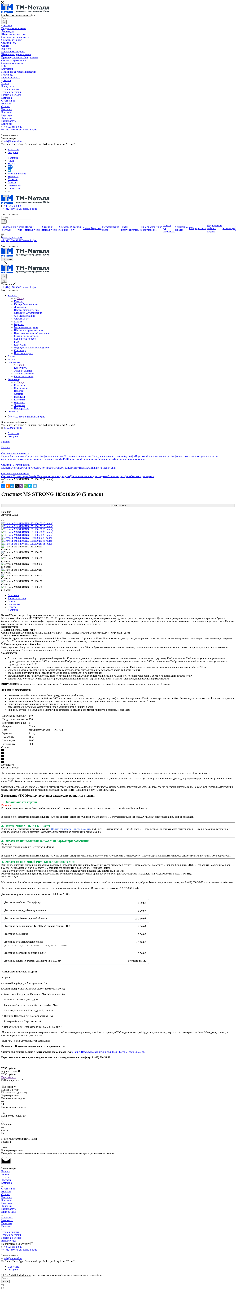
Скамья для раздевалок (29, 459)
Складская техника (102, 456)
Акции (5, 1174)
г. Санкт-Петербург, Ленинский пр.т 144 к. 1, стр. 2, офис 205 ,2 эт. (108, 1052)
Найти (5, 1281)
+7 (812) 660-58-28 (12, 126)
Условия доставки (11, 1234)
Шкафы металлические (51, 456)
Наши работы (8, 1208)
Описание (13, 595)
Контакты (6, 1200)
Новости (6, 1191)
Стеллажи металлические (78, 456)
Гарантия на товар (11, 1237)
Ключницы (120, 459)
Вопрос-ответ (8, 1240)
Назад (20, 298)
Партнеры (6, 1203)
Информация (8, 1211)
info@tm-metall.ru (13, 141)
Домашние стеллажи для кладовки (89, 476)
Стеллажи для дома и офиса (68, 467)
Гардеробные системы (13, 456)
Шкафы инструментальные (184, 456)
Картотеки (73, 459)
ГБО (65, 459)
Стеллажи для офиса (119, 476)
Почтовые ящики (135, 459)
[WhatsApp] (26, 486)
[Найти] (4, 22)
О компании (8, 1188)
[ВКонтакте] (3, 486)
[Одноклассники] (8, 486)
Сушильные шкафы (52, 459)
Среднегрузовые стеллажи (38, 467)
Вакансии (6, 1197)
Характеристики (17, 598)
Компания (19, 385)
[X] (17, 486)
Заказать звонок (118, 505)
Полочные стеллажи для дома (53, 476)
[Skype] (30, 486)
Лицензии (6, 1206)
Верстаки (140, 456)
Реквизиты (7, 1220)
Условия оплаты (10, 1232)
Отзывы (12, 601)
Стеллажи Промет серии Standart (19, 476)
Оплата (12, 607)
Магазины (7, 1217)
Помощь (5, 1226)
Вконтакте (13, 149)
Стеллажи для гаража (142, 476)
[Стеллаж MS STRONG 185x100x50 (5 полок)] (27, 523)
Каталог (18, 301)
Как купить (20, 367)
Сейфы (131, 456)
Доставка (13, 609)
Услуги (5, 1177)
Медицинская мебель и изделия (96, 459)
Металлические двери (157, 456)
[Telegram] (35, 486)
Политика (6, 1223)
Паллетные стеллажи (12, 467)
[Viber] (21, 486)
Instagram (13, 152)
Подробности (8, 1077)
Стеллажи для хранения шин (100, 467)
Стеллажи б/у (120, 456)
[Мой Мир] (12, 486)
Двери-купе (32, 456)
